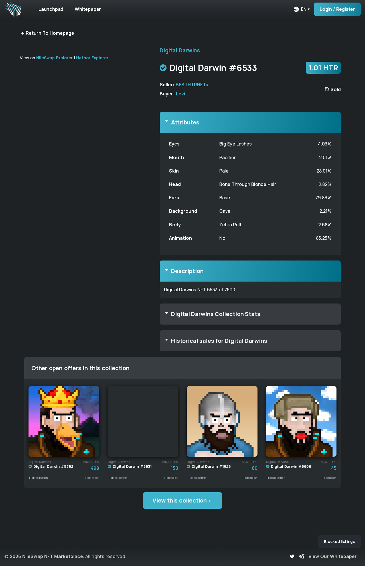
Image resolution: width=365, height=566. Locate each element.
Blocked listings (339, 541)
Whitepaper (88, 9)
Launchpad (50, 9)
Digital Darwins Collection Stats (215, 314)
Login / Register (337, 9)
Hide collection (38, 478)
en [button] (304, 9)
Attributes (185, 122)
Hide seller (92, 478)
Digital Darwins (180, 50)
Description (187, 271)
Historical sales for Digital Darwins (219, 340)
